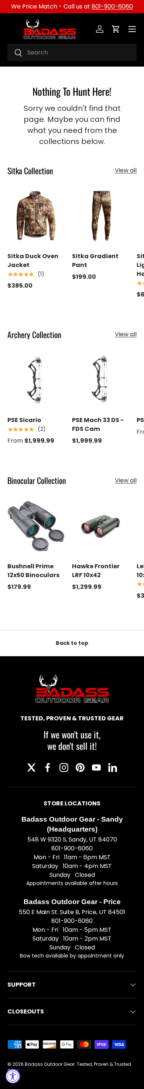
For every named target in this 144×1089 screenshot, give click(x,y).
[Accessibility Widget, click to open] (13, 1076)
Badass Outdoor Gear (50, 1064)
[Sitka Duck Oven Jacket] (36, 216)
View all (126, 170)
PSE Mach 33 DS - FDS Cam (98, 424)
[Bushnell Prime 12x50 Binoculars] (36, 526)
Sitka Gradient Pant (95, 260)
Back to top (72, 643)
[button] (116, 29)
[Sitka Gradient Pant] (100, 216)
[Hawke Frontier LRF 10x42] (100, 526)
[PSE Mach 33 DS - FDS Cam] (100, 379)
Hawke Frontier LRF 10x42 (96, 570)
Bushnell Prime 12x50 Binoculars (33, 570)
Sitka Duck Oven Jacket (32, 260)
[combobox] (72, 52)
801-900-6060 (112, 6)
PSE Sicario (24, 420)
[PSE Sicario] (36, 379)
